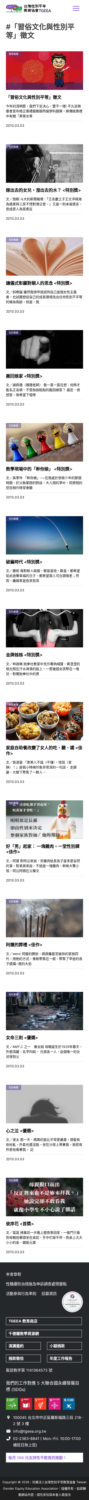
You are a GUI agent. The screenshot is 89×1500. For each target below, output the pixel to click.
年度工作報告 (61, 1358)
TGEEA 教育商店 (23, 1321)
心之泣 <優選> (20, 1130)
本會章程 (13, 1274)
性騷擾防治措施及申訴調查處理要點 (36, 1284)
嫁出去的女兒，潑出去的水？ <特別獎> (43, 190)
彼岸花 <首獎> (20, 1223)
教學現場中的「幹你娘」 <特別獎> (39, 469)
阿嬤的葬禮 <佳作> (24, 944)
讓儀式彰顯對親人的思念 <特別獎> (39, 283)
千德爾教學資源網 (24, 1333)
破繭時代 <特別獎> (24, 561)
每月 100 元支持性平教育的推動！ (37, 1457)
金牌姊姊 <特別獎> (24, 654)
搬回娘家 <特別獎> (24, 376)
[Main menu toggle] (76, 8)
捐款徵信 (16, 1358)
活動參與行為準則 (21, 1293)
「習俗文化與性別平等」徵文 (33, 97)
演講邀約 (16, 1345)
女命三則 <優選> (22, 1037)
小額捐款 (57, 1345)
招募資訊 (49, 1293)
